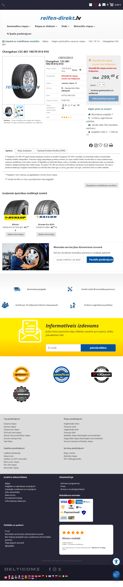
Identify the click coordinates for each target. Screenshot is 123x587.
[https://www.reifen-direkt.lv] (29, 578)
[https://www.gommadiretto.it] (19, 576)
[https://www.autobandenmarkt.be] (46, 576)
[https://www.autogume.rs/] (33, 578)
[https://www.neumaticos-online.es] (36, 576)
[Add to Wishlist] (101, 145)
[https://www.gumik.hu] (66, 576)
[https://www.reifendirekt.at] (39, 576)
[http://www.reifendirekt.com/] (36, 578)
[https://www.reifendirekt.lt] (26, 578)
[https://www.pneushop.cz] (53, 576)
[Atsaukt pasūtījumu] (95, 4)
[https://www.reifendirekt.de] (5, 576)
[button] (116, 561)
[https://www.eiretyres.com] (63, 576)
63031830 (5, 4)
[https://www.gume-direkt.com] (43, 576)
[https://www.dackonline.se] (16, 576)
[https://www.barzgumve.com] (16, 578)
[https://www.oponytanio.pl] (5, 578)
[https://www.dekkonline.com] (22, 576)
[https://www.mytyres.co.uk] (33, 576)
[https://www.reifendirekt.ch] (12, 576)
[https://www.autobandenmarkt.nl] (29, 576)
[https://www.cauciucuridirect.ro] (9, 578)
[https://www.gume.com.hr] (19, 578)
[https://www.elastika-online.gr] (12, 578)
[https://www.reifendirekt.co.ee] (22, 578)
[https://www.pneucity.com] (59, 576)
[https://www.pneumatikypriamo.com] (56, 576)
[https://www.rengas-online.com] (49, 576)
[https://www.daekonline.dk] (26, 576)
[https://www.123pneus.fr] (9, 576)
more (64, 549)
